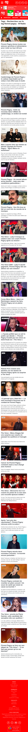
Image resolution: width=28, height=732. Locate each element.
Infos (14, 692)
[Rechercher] (22, 2)
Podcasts (14, 702)
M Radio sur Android (14, 709)
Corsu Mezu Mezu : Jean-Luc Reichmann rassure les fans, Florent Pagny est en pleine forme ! (12, 302)
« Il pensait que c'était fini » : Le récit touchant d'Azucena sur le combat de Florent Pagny (13, 400)
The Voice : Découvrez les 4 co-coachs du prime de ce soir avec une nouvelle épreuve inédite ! (13, 492)
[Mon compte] (26, 2)
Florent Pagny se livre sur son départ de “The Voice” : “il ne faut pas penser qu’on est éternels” (12, 648)
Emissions (15, 17)
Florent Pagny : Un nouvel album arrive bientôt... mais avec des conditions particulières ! (14, 181)
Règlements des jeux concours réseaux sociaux (14, 714)
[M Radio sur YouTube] (15, 722)
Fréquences (14, 686)
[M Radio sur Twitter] (12, 722)
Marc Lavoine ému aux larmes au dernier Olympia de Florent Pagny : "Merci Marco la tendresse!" (14, 147)
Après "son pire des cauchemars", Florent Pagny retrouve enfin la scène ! (12, 522)
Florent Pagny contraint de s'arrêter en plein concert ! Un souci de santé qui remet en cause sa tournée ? (12, 584)
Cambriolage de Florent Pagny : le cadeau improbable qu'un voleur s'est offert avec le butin (13, 79)
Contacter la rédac (14, 697)
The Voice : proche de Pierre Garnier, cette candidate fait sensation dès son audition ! (12, 616)
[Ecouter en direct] (19, 2)
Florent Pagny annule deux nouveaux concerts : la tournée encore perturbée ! (13, 553)
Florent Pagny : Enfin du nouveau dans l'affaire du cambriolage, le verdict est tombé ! (14, 112)
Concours (14, 696)
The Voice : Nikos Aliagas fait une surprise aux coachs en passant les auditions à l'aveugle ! (13, 436)
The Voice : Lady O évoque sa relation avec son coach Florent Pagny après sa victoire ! (13, 239)
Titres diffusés (14, 685)
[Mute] (25, 8)
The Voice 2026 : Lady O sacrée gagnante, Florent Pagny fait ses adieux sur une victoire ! (13, 266)
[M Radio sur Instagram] (19, 722)
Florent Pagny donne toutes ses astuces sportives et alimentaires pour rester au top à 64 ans (14, 46)
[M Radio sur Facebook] (8, 722)
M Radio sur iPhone (14, 708)
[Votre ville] (16, 2)
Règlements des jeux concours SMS (14, 715)
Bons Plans (14, 691)
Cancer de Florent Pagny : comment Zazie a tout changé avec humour (12, 465)
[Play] (2, 8)
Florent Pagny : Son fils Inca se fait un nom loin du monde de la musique (13, 209)
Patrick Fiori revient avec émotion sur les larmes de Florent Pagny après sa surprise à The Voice (13, 371)
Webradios (7, 17)
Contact (14, 683)
